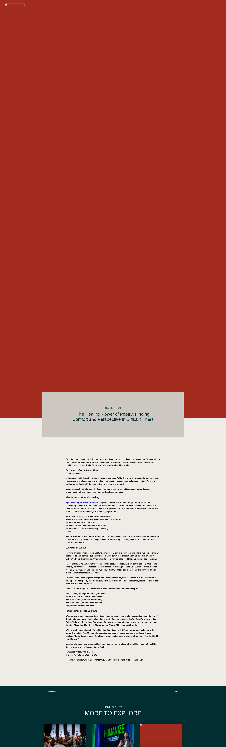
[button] (218, 5)
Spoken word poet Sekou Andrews (81, 502)
